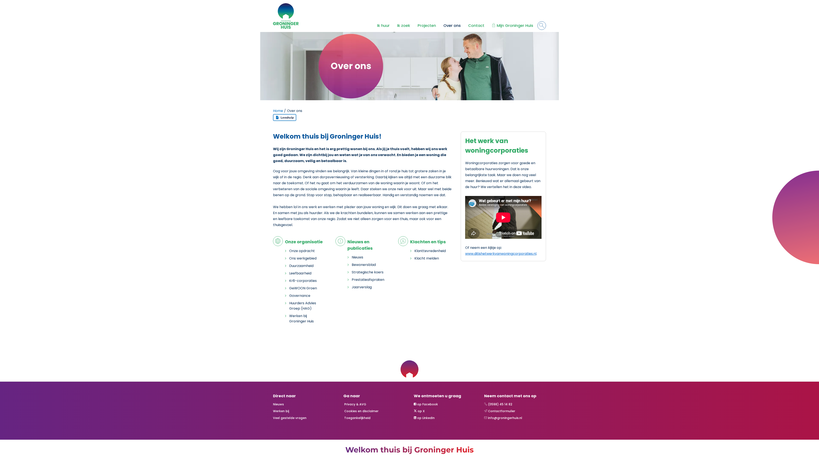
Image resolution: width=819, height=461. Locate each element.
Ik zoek (403, 25)
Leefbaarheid (300, 273)
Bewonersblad (364, 264)
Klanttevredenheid (430, 250)
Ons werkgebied (303, 258)
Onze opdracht (302, 250)
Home (278, 110)
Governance (299, 295)
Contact (476, 25)
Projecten (427, 25)
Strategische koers (367, 272)
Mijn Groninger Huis (515, 25)
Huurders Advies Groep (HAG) (302, 306)
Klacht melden (426, 258)
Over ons (452, 25)
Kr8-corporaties (303, 280)
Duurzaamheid (301, 265)
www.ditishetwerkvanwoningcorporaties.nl (500, 253)
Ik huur (383, 25)
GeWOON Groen (303, 288)
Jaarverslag (362, 287)
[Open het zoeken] (541, 25)
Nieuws (357, 257)
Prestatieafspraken (368, 279)
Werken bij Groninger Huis (301, 318)
